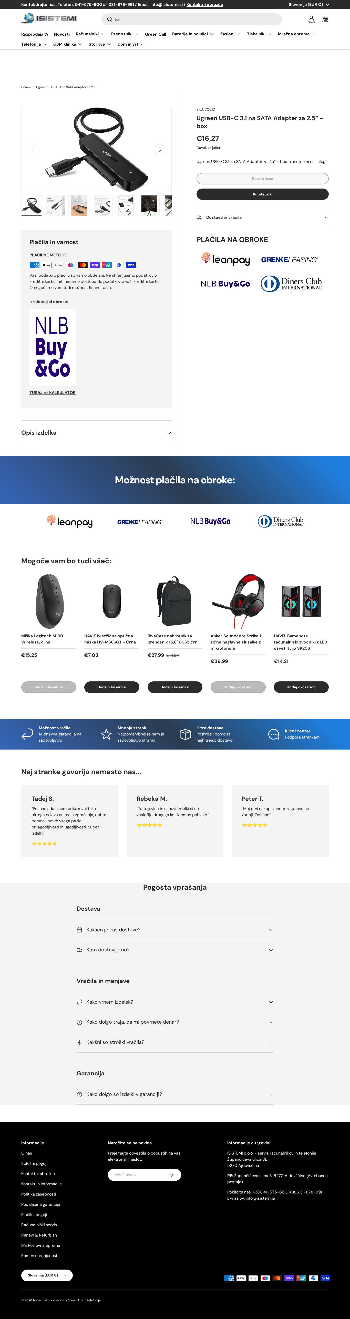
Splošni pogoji (34, 1163)
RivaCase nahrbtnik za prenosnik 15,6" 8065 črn (173, 639)
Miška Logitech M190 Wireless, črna (42, 639)
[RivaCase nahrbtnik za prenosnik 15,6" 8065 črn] (175, 601)
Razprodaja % (34, 34)
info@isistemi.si (260, 1198)
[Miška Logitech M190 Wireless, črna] (48, 601)
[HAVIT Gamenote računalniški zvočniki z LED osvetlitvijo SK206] (301, 601)
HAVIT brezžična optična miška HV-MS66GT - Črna (110, 639)
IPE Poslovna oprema (40, 1245)
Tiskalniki (256, 34)
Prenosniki (121, 34)
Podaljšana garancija (40, 1204)
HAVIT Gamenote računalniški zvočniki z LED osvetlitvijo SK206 (300, 642)
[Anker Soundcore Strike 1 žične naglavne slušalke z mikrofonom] (238, 601)
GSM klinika (64, 44)
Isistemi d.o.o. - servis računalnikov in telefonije (67, 1300)
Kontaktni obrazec (38, 1173)
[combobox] (191, 19)
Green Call (155, 34)
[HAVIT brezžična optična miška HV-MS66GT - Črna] (111, 601)
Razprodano (262, 178)
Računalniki (87, 34)
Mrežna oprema (294, 34)
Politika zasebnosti (38, 1194)
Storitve (97, 44)
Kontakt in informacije (41, 1184)
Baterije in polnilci (190, 34)
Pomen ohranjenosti (39, 1255)
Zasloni (227, 34)
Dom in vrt (128, 44)
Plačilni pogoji (34, 1214)
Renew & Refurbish (39, 1235)
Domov (26, 87)
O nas (26, 1153)
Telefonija (31, 44)
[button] (325, 19)
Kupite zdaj (262, 194)
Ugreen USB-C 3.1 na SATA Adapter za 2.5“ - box (67, 87)
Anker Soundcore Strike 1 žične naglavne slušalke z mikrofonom (236, 642)
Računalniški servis (39, 1225)
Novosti (62, 34)
